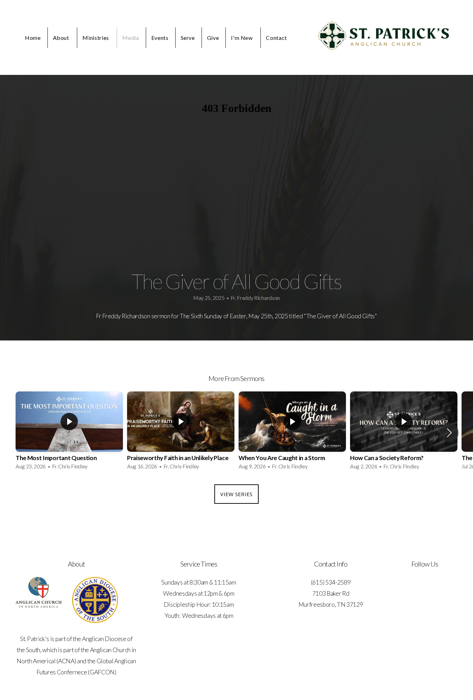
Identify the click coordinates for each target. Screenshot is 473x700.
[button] (449, 432)
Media (130, 37)
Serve (188, 37)
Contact (276, 37)
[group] (69, 432)
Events (160, 37)
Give (213, 37)
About (62, 37)
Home (33, 37)
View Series (236, 494)
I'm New (242, 37)
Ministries (96, 37)
